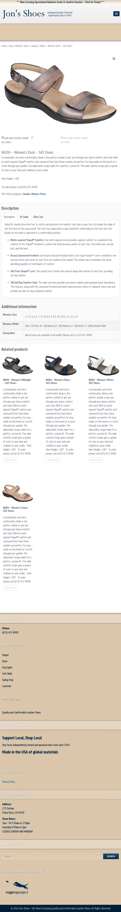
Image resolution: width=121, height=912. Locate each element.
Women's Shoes (22, 46)
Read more (10, 459)
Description (9, 217)
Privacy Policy (8, 781)
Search (111, 856)
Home (4, 46)
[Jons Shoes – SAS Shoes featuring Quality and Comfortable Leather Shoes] (56, 13)
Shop (11, 46)
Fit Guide (24, 217)
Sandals (34, 46)
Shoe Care (38, 217)
